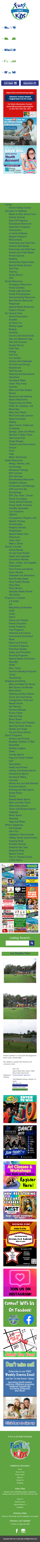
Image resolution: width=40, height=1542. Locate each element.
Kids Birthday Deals (18, 578)
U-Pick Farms (15, 860)
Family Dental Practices (20, 501)
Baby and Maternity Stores (22, 684)
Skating (12, 421)
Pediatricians (15, 530)
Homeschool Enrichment (21, 636)
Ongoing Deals (16, 840)
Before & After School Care (22, 214)
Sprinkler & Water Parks (20, 434)
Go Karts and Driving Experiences (19, 366)
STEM (12, 664)
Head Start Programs (19, 226)
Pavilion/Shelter (18, 1075)
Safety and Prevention (20, 652)
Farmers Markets (17, 709)
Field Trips (14, 348)
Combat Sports (16, 754)
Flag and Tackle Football (21, 757)
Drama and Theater (18, 620)
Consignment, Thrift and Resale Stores (21, 701)
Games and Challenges (20, 361)
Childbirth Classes (18, 482)
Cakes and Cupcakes (19, 556)
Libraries (13, 386)
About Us (20, 1477)
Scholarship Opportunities (21, 262)
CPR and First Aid (18, 489)
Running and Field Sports (21, 789)
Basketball (14, 744)
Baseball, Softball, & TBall (21, 741)
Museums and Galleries (20, 396)
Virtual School (16, 274)
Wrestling (13, 818)
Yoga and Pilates (17, 821)
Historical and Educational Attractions (21, 375)
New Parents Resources (21, 300)
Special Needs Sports (19, 799)
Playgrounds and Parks (20, 402)
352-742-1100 (17, 1083)
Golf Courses (15, 370)
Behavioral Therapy (18, 469)
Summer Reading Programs (22, 671)
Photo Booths (15, 588)
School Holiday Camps (20, 207)
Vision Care (14, 540)
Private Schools (16, 255)
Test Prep (13, 268)
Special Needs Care (18, 533)
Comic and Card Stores (20, 697)
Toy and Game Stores (20, 732)
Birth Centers (15, 473)
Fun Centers (15, 357)
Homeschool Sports (18, 773)
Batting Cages (16, 325)
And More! (20, 1507)
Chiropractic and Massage (22, 485)
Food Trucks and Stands (21, 569)
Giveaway (20, 1483)
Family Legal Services (19, 290)
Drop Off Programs (18, 220)
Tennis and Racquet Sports (22, 808)
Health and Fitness (18, 767)
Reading (13, 258)
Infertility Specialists (18, 508)
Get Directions (23, 1089)
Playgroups (14, 303)
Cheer (12, 751)
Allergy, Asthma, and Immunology (19, 465)
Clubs (11, 610)
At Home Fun (15, 322)
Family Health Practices (20, 505)
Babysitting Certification (20, 607)
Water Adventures (18, 457)
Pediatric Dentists (17, 527)
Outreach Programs (18, 645)
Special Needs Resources (21, 306)
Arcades (13, 319)
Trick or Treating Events (20, 856)
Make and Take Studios (20, 390)
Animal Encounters (18, 316)
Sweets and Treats (18, 728)
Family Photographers (19, 294)
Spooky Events (16, 853)
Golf (11, 760)
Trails (11, 453)
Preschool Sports (17, 786)
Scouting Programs (18, 655)
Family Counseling (18, 498)
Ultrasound (14, 537)
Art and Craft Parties (19, 553)
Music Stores (15, 719)
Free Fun (13, 354)
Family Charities (17, 287)
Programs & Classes (15, 597)
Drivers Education (17, 623)
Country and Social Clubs (21, 335)
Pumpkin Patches (17, 844)
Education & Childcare (16, 210)
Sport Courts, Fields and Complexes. (21, 426)
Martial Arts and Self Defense (23, 783)
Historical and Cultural (19, 632)
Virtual (12, 674)
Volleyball (13, 812)
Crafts (12, 613)
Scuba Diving (15, 792)
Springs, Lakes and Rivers (22, 431)
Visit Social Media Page (20, 1085)
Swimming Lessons (18, 805)
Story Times (15, 668)
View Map (15, 1089)
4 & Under (14, 601)
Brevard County (20, 1502)
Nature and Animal (18, 642)
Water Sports (15, 815)
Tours (11, 450)
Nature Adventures (18, 399)
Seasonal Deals (16, 850)
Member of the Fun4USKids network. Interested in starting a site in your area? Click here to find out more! (20, 1493)
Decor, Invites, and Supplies (22, 562)
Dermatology (15, 492)
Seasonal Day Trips (18, 847)
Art (10, 604)
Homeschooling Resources (22, 297)
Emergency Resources (20, 284)
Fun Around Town (13, 313)
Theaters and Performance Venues (22, 446)
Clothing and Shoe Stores (21, 693)
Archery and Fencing (19, 738)
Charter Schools (17, 217)
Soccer (12, 796)
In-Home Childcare (18, 233)
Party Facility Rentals (19, 581)
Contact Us (20, 1480)
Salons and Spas (17, 418)
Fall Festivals (15, 828)
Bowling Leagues (17, 748)
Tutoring (13, 271)
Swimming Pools (17, 437)
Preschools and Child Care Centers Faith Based (22, 244)
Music (12, 639)
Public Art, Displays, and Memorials (21, 407)
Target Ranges (16, 441)
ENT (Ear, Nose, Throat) (21, 495)
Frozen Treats (15, 712)
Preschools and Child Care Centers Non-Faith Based (22, 251)
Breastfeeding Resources (21, 479)
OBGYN (13, 514)
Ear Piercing (15, 706)
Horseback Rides (17, 380)
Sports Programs (13, 735)
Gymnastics (15, 764)
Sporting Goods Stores (20, 725)
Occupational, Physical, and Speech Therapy (22, 519)
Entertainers (15, 565)
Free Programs (16, 629)
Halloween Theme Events (21, 834)
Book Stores (15, 690)
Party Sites (14, 585)
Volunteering (15, 677)
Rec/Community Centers (21, 415)
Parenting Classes (18, 648)
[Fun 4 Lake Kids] (20, 11)
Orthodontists (15, 524)
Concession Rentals (18, 559)
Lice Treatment (16, 511)
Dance (12, 616)
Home (20, 1469)
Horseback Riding (17, 776)
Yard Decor (14, 594)
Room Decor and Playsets (22, 722)
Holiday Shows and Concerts (23, 837)
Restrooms (26, 1075)
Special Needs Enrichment (22, 658)
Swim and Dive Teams (20, 802)
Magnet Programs (18, 236)
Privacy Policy (20, 1474)
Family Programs (17, 626)
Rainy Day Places (17, 412)
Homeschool (15, 230)
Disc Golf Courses (18, 341)
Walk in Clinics (16, 543)
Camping (13, 332)
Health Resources (14, 460)
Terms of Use (20, 1472)
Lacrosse (13, 780)
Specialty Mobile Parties (20, 591)
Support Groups (17, 309)
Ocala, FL (20, 1499)
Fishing (12, 351)
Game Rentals (16, 572)
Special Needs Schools (20, 265)
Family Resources (14, 281)
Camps (8, 204)
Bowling (12, 329)
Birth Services (16, 476)
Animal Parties (16, 549)
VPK (11, 278)
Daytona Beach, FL (20, 1504)
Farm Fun (13, 831)
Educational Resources (20, 223)
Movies (12, 393)
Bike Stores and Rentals (21, 687)
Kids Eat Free (15, 716)
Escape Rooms (16, 345)
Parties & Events (13, 546)
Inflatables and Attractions (22, 575)
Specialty (13, 661)
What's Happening (14, 824)
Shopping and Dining (15, 680)
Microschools (15, 239)
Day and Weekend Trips (20, 338)
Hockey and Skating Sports (22, 770)
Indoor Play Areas (18, 383)
